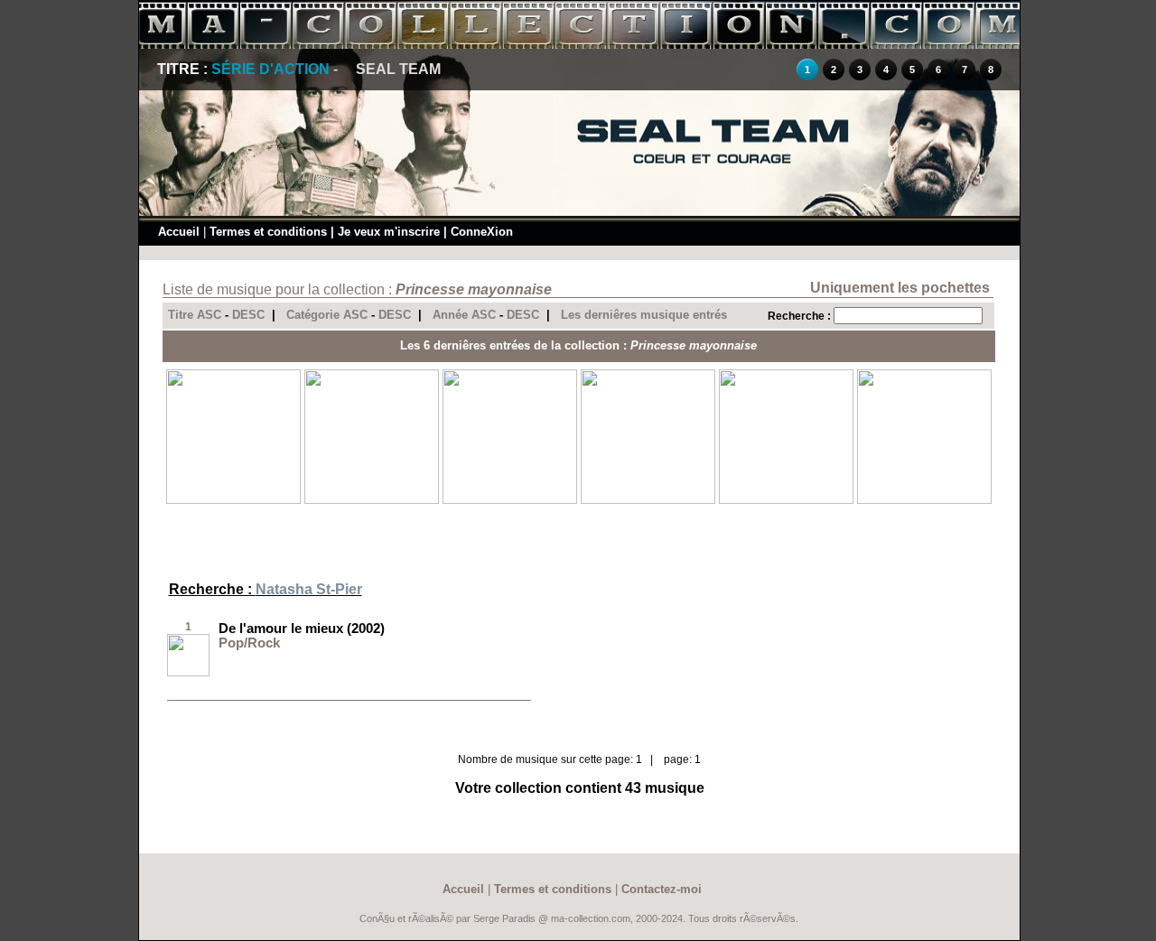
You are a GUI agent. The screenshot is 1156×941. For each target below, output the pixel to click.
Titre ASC (194, 314)
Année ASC (464, 314)
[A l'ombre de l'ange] (510, 500)
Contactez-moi (661, 889)
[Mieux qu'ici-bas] (786, 500)
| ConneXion (478, 231)
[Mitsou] (233, 500)
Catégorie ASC (327, 314)
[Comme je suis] (648, 500)
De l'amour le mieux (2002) (302, 628)
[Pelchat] (371, 500)
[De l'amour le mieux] (188, 672)
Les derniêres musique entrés (644, 314)
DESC (248, 314)
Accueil (179, 231)
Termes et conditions (268, 231)
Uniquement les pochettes (900, 287)
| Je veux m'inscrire (385, 231)
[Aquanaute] (924, 500)
